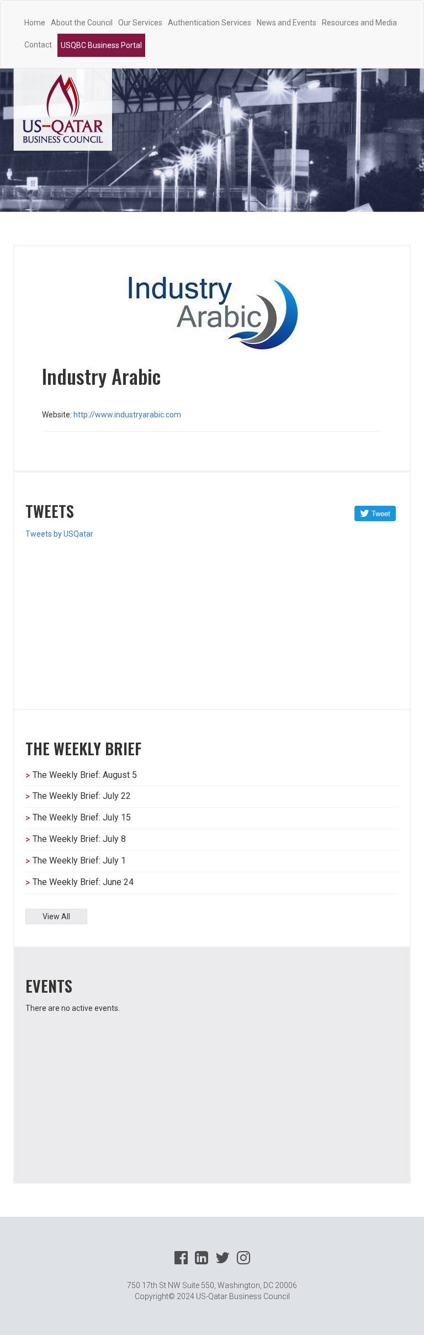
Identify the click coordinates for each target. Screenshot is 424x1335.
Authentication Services (209, 22)
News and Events (286, 22)
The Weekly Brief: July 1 (79, 860)
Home (34, 22)
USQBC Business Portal (101, 45)
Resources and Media (359, 22)
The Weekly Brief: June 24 (83, 882)
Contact (38, 44)
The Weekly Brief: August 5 (85, 775)
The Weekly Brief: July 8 (79, 839)
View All (56, 916)
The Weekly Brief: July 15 (82, 817)
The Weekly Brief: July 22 (82, 796)
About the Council (82, 22)
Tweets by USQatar (59, 533)
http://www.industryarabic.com (127, 414)
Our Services (140, 22)
